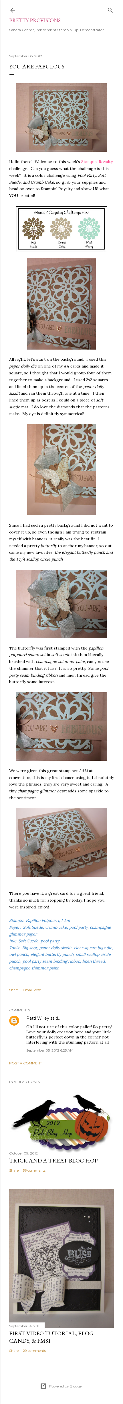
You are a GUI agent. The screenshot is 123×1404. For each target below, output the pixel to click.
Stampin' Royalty (97, 161)
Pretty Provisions (35, 20)
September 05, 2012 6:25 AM (49, 1050)
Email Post (32, 990)
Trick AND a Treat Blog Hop (53, 1160)
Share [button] (14, 990)
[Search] (110, 9)
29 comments (34, 1350)
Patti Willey (37, 1018)
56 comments (34, 1170)
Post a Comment (25, 1063)
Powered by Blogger (66, 1386)
